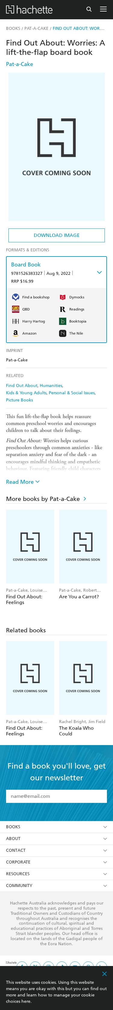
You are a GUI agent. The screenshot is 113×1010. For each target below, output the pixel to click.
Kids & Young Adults (26, 392)
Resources (18, 873)
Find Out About (21, 385)
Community (19, 885)
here (25, 1001)
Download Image (57, 235)
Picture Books (19, 400)
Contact (16, 850)
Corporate (18, 862)
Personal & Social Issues (72, 392)
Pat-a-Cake (19, 64)
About (13, 838)
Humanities (51, 385)
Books (13, 826)
